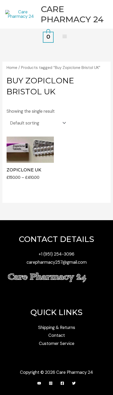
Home (12, 67)
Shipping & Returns (56, 327)
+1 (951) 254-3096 (56, 254)
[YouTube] (39, 383)
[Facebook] (62, 383)
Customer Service (56, 343)
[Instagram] (51, 383)
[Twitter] (74, 383)
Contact (56, 335)
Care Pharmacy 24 (72, 14)
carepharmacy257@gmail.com (57, 262)
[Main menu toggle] (64, 36)
